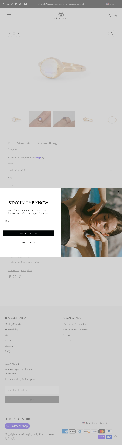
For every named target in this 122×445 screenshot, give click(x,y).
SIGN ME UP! (28, 233)
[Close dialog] (119, 192)
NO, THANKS (28, 242)
